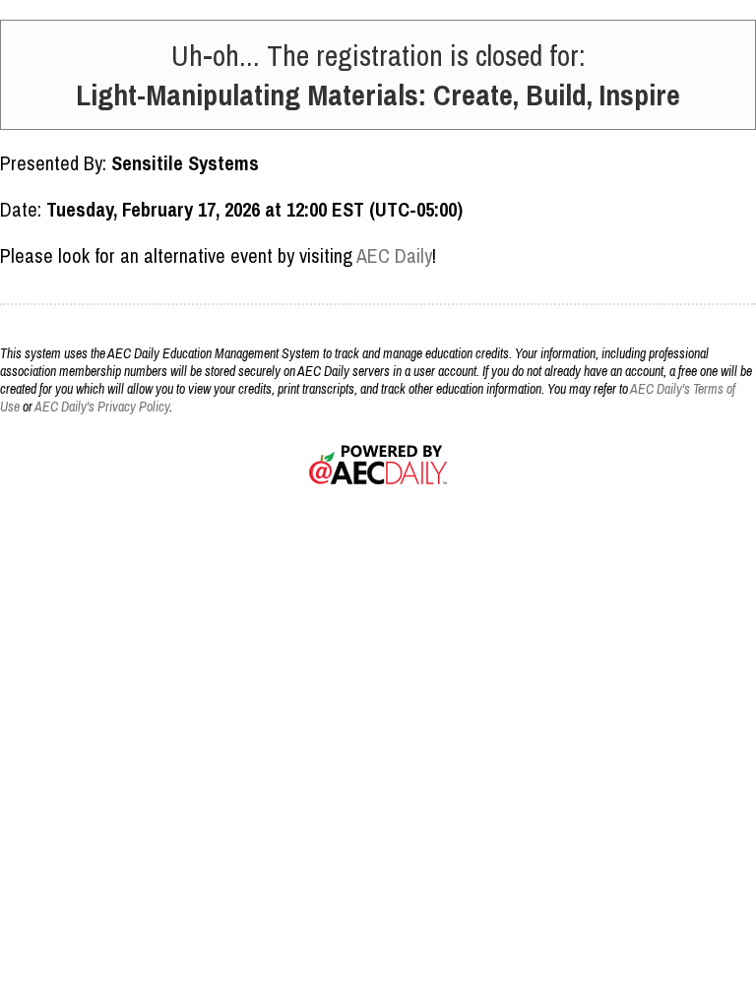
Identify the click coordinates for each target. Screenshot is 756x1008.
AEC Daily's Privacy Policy (101, 406)
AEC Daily (394, 255)
